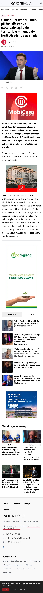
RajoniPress (12, 41)
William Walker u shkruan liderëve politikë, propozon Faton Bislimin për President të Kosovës (27, 323)
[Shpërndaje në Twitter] (7, 88)
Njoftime (17, 503)
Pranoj (5, 589)
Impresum (6, 521)
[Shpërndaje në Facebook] (2, 88)
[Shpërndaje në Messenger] (11, 88)
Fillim (3, 15)
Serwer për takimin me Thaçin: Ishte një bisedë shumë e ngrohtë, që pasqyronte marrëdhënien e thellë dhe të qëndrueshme (32, 452)
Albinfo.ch (29, 565)
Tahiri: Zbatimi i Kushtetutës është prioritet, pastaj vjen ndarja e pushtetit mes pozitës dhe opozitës (11, 450)
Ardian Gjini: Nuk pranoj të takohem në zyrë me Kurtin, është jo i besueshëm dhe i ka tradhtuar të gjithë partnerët (27, 379)
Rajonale (14, 9)
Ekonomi (33, 9)
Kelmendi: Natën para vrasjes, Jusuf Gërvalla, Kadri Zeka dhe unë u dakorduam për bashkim (27, 365)
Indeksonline (7, 565)
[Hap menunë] (2, 3)
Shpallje (27, 503)
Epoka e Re (31, 568)
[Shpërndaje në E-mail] (16, 88)
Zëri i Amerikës (35, 561)
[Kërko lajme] (41, 3)
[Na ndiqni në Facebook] (3, 547)
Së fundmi (5, 9)
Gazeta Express (16, 561)
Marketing (27, 521)
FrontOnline (7, 572)
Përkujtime (6, 509)
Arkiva (35, 521)
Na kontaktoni (17, 521)
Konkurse (6, 503)
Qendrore (23, 9)
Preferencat (15, 589)
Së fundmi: (31, 314)
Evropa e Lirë (18, 565)
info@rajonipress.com (13, 542)
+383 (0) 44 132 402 (12, 534)
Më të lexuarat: (11, 314)
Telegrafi (6, 561)
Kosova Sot (21, 568)
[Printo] (21, 88)
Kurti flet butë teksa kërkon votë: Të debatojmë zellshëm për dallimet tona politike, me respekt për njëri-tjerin (31, 486)
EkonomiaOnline (8, 568)
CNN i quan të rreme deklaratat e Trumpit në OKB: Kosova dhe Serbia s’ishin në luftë (11, 483)
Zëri (25, 561)
